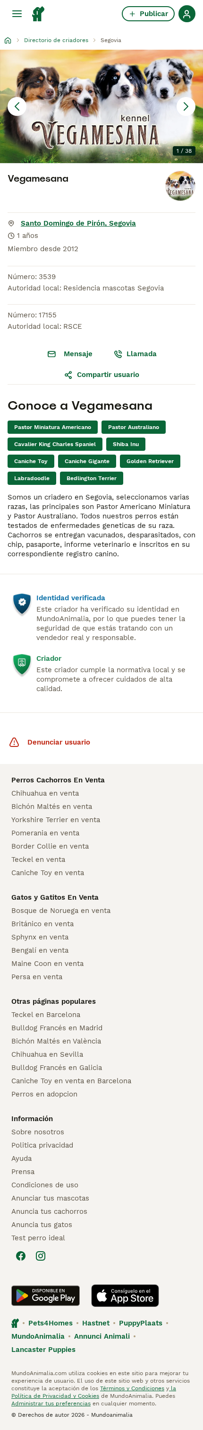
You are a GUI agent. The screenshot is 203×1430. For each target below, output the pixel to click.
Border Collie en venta (50, 846)
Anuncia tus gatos (41, 1224)
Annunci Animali (102, 1336)
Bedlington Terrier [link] (92, 478)
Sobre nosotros (37, 1132)
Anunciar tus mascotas (50, 1198)
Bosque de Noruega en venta (60, 910)
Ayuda (21, 1158)
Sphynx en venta (39, 937)
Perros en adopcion (44, 1094)
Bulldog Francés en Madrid (56, 1028)
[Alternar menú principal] (17, 13)
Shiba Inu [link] (126, 444)
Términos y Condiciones (132, 1388)
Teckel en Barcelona (45, 1014)
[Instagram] (40, 1255)
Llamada (142, 354)
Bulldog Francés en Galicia (56, 1067)
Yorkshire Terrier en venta (55, 820)
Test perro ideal (38, 1238)
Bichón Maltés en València (56, 1041)
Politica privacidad (42, 1145)
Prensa (22, 1171)
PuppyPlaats (140, 1323)
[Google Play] (45, 1295)
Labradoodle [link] (32, 478)
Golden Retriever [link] (150, 461)
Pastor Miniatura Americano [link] (52, 427)
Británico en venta (42, 924)
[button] (101, 106)
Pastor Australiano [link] (133, 427)
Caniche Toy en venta (47, 873)
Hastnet (96, 1323)
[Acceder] (186, 13)
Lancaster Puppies (43, 1349)
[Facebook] (20, 1255)
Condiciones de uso (44, 1185)
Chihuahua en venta (45, 793)
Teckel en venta (38, 859)
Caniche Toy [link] (31, 461)
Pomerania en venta (45, 833)
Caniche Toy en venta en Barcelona (71, 1081)
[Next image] (186, 106)
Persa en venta (36, 977)
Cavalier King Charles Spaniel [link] (55, 444)
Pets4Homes (50, 1323)
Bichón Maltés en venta (51, 806)
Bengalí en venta (39, 950)
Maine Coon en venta (47, 963)
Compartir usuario (108, 374)
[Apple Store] (125, 1295)
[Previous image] (17, 106)
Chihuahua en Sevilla (47, 1054)
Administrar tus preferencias (51, 1403)
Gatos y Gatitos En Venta (55, 897)
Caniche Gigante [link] (87, 461)
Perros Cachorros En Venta (58, 780)
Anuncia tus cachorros (49, 1211)
